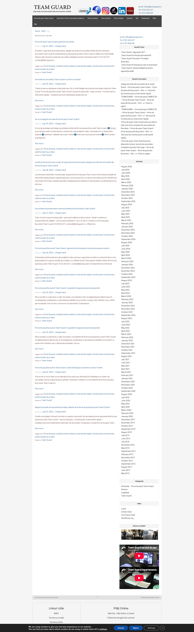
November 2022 (128, 309)
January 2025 (127, 227)
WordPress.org (127, 518)
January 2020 (127, 416)
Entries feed (126, 512)
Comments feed (128, 515)
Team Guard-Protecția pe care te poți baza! (139, 65)
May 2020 (125, 404)
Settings (151, 628)
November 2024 (128, 233)
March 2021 (126, 372)
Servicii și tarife (56, 622)
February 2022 (127, 337)
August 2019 (126, 432)
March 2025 (126, 220)
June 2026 (125, 173)
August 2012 (126, 467)
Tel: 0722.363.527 (145, 10)
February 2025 (127, 223)
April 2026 (125, 179)
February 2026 (127, 185)
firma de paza (49, 66)
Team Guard (47, 72)
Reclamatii (146, 18)
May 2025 (125, 214)
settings (103, 629)
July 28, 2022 (47, 170)
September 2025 (128, 201)
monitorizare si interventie (103, 66)
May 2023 (125, 290)
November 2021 (128, 347)
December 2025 (128, 192)
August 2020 (126, 394)
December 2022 (128, 306)
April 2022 (125, 331)
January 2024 (127, 265)
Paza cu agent (144, 154)
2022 (43, 31)
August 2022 (126, 318)
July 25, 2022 (47, 292)
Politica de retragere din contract (121, 618)
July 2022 (125, 321)
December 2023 (128, 268)
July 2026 (125, 170)
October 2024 (127, 236)
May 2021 (125, 366)
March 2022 (126, 334)
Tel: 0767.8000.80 (145, 13)
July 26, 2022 (47, 253)
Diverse (124, 489)
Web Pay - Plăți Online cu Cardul (121, 613)
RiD (137, 18)
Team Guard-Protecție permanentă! (136, 55)
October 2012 (127, 461)
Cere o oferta (118, 18)
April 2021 (125, 369)
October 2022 (127, 312)
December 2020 (128, 382)
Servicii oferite (92, 18)
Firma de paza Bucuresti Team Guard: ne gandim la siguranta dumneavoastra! (67, 288)
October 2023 (127, 274)
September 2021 (128, 353)
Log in (123, 509)
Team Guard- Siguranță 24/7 (133, 52)
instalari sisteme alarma (66, 66)
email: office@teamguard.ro (150, 7)
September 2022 (128, 315)
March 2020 (126, 410)
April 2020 (125, 407)
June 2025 (125, 211)
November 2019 (128, 423)
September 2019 (128, 429)
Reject (136, 628)
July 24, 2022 (47, 372)
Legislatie (125, 493)
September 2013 (128, 451)
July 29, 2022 (47, 124)
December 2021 (128, 344)
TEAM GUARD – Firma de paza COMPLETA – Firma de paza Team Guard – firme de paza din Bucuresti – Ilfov (139, 100)
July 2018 (125, 442)
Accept (121, 628)
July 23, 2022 (47, 412)
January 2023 (127, 303)
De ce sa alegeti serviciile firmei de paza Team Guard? (57, 119)
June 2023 (125, 287)
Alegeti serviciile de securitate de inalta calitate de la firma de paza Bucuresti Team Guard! (72, 407)
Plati (154, 18)
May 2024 (125, 252)
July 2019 (125, 435)
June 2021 (125, 363)
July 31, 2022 (47, 46)
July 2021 (125, 359)
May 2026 (125, 176)
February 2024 (127, 261)
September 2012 (128, 464)
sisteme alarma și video (45, 69)
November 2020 (128, 385)
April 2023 (125, 293)
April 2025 (125, 217)
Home (37, 31)
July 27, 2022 (47, 213)
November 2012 (128, 457)
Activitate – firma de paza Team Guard (137, 486)
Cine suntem (106, 18)
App (35, 24)
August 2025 (126, 204)
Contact (130, 18)
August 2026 (126, 167)
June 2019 (125, 438)
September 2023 (128, 277)
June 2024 (125, 249)
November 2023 (128, 271)
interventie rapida (84, 66)
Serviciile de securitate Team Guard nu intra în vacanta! (58, 79)
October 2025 (127, 198)
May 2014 (125, 448)
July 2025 (125, 208)
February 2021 (127, 375)
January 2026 (127, 189)
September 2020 (128, 391)
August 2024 (126, 242)
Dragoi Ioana (61, 46)
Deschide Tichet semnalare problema (70, 18)
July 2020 (125, 397)
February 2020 (127, 413)
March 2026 (126, 182)
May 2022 (125, 328)
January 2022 (127, 340)
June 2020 (125, 401)
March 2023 (126, 296)
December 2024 (128, 230)
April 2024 (125, 255)
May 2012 (125, 473)
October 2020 (127, 388)
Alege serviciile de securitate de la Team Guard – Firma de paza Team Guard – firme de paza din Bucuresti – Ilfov (139, 87)
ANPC (56, 613)
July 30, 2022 (47, 84)
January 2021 (127, 378)
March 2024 (126, 258)
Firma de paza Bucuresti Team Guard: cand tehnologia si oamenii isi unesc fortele (68, 368)
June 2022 (125, 325)
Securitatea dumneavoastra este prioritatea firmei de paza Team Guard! (65, 209)
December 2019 (128, 420)
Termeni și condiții (56, 618)
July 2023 (125, 284)
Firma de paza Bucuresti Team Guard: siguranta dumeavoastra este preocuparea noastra (72, 248)
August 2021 (126, 356)
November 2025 (128, 195)
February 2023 (127, 299)
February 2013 (127, 454)
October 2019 (127, 426)
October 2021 (127, 350)
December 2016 (128, 445)
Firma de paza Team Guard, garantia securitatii (54, 42)
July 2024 (125, 246)
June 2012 (125, 470)
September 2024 (128, 239)
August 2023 (126, 280)
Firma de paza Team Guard (43, 18)
